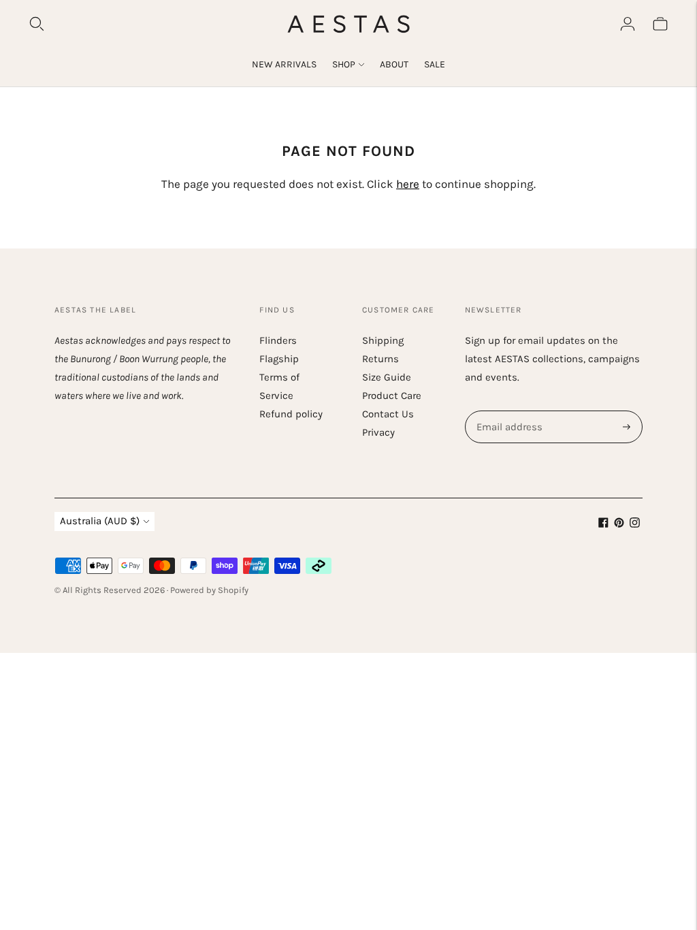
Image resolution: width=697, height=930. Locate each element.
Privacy (378, 432)
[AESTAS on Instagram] (635, 524)
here (407, 184)
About (394, 64)
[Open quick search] (36, 24)
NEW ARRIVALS (284, 64)
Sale (434, 64)
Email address (508, 411)
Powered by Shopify (209, 590)
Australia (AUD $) (100, 521)
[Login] (627, 24)
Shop (343, 64)
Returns (380, 359)
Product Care (391, 395)
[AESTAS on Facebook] (603, 524)
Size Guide (386, 377)
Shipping (383, 340)
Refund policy (291, 414)
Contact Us (388, 414)
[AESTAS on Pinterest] (619, 524)
